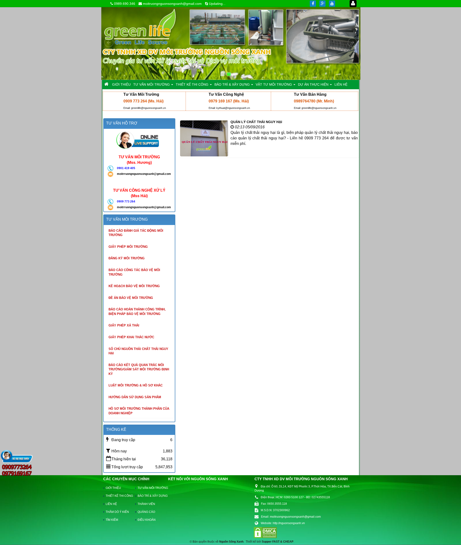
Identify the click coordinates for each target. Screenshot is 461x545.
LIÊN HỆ (111, 504)
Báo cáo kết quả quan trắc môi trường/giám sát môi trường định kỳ (139, 369)
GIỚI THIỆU (113, 488)
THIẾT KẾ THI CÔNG (118, 496)
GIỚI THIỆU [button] (121, 84)
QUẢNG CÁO (146, 512)
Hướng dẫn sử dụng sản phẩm (135, 397)
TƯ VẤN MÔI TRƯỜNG (150, 488)
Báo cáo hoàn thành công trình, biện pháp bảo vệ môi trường (137, 312)
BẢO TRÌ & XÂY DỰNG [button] (232, 84)
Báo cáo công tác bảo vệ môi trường (134, 272)
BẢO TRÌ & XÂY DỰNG (150, 496)
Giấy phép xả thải (124, 325)
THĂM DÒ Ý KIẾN (117, 512)
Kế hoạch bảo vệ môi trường (134, 286)
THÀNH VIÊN (146, 504)
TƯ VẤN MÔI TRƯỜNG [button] (152, 84)
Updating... (217, 4)
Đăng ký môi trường (127, 258)
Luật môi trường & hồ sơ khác (136, 385)
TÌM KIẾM (112, 519)
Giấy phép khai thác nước (131, 337)
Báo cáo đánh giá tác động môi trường (136, 233)
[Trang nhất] (107, 84)
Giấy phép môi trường (128, 247)
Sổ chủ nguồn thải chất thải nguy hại (138, 351)
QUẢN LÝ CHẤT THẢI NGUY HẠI (256, 122)
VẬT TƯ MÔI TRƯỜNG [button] (274, 84)
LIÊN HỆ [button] (340, 84)
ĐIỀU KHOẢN (147, 519)
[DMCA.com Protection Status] (265, 532)
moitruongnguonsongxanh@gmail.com (172, 4)
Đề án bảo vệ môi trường (131, 298)
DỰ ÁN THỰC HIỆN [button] (313, 84)
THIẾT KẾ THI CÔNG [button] (192, 84)
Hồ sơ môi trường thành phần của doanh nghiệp (139, 411)
